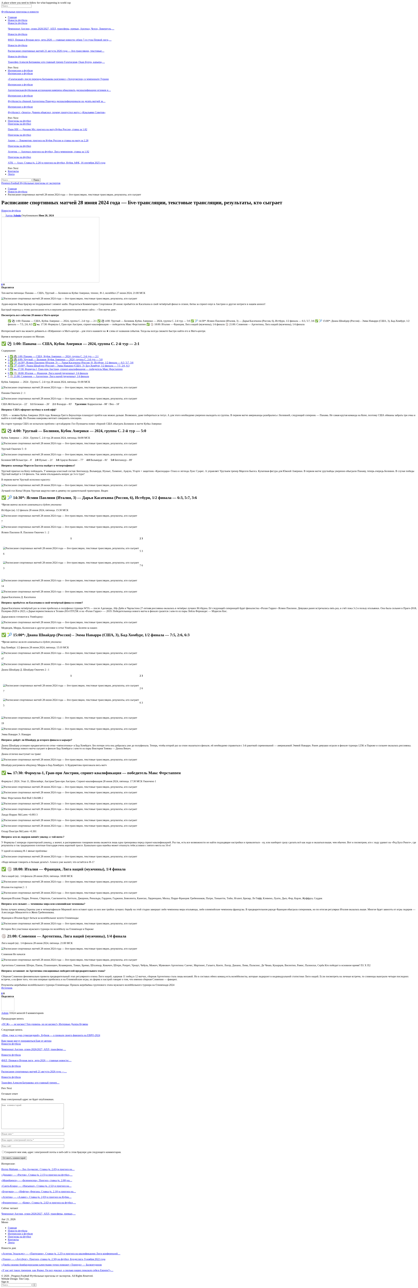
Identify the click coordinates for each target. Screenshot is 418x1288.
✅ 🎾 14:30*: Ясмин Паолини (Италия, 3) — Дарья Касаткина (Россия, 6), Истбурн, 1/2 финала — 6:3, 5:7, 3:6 (70, 362)
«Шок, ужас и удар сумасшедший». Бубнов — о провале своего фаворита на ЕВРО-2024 (50, 1035)
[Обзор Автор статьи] (7, 1010)
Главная (12, 17)
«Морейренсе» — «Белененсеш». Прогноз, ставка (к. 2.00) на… (36, 1180)
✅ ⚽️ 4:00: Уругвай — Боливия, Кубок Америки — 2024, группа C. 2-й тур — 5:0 (55, 359)
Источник (6, 987)
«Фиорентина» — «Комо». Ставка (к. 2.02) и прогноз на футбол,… (38, 1202)
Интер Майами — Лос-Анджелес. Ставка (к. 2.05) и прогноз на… (38, 1169)
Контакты (13, 171)
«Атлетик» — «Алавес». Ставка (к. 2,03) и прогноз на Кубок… (36, 1197)
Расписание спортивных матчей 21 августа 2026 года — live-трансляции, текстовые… (56, 51)
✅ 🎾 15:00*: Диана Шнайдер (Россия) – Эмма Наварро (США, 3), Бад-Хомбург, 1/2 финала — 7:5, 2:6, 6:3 (68, 365)
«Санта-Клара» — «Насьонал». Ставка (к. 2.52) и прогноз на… (36, 1186)
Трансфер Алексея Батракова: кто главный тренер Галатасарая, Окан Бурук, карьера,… (56, 62)
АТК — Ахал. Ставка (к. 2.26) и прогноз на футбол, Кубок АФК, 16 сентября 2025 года (56, 162)
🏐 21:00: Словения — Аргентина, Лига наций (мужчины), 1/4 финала (48, 376)
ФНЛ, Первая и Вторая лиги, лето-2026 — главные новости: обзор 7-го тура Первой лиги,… (60, 39)
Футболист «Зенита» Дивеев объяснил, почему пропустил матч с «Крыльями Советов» (56, 112)
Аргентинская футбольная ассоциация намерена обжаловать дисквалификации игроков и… (59, 90)
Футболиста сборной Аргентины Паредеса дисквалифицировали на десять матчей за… (56, 101)
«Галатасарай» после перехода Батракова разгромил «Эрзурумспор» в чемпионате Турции (58, 79)
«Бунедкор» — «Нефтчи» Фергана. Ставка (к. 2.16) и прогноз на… (38, 1191)
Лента (11, 174)
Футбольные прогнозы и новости (20, 11)
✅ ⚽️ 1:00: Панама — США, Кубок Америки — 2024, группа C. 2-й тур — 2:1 (53, 356)
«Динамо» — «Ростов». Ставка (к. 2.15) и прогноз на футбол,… (36, 1174)
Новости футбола (17, 20)
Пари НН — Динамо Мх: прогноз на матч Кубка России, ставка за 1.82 (47, 129)
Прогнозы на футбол (19, 120)
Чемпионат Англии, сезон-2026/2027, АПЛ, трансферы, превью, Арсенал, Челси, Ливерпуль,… (61, 28)
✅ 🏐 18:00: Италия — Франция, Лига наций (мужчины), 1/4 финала (48, 373)
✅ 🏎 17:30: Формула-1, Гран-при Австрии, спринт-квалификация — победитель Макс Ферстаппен (65, 369)
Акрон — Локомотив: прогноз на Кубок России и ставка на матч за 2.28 (48, 140)
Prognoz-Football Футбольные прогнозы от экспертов (30, 183)
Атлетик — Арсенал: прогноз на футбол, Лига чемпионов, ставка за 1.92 (48, 151)
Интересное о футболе (20, 70)
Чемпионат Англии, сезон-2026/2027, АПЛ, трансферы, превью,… (38, 1213)
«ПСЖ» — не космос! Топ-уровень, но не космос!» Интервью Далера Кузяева (44, 1024)
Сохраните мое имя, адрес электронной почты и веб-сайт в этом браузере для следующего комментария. (63, 1152)
